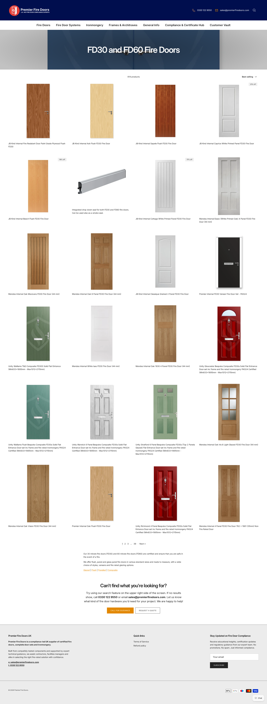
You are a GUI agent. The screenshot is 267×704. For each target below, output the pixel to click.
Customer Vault (220, 25)
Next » (142, 544)
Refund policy (140, 645)
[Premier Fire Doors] (29, 10)
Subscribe (219, 665)
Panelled (102, 570)
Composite (113, 570)
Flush (94, 570)
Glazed (86, 570)
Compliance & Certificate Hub (184, 25)
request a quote (147, 610)
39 (135, 544)
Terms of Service (141, 641)
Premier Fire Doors (21, 690)
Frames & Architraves (123, 25)
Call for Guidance (120, 610)
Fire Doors (43, 25)
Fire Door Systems (68, 25)
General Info (151, 25)
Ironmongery (94, 25)
